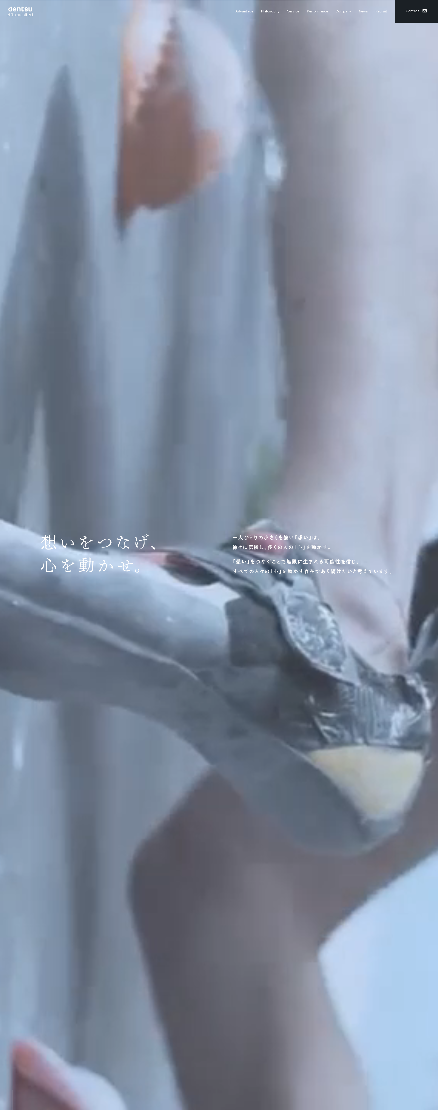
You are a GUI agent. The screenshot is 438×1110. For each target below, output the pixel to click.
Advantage (244, 11)
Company (343, 11)
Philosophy (270, 11)
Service (293, 11)
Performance (317, 11)
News (363, 11)
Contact (412, 11)
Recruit (381, 11)
